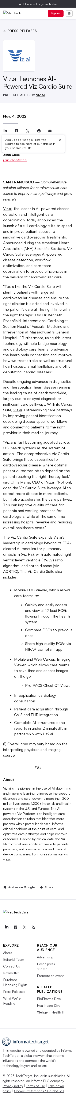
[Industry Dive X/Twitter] (24, 927)
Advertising (45, 957)
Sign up (55, 13)
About (7, 953)
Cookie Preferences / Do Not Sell (39, 1091)
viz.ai (6, 859)
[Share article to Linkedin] (5, 131)
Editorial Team (13, 959)
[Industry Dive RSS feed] (33, 927)
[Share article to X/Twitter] (27, 131)
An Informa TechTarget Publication (38, 4)
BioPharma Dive (49, 999)
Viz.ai (7, 208)
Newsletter (11, 973)
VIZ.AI (40, 95)
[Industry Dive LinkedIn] (6, 927)
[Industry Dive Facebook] (15, 927)
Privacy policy (13, 1086)
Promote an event (50, 976)
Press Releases (14, 991)
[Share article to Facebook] (16, 131)
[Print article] (39, 131)
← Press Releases (20, 31)
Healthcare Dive (49, 1005)
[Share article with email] (50, 131)
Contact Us (11, 966)
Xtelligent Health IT (51, 1012)
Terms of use (35, 1086)
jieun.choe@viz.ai (15, 160)
